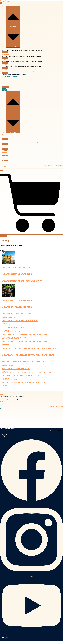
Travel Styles (4, 134)
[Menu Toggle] (1, 3)
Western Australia (5, 59)
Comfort (3, 140)
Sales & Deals (4, 157)
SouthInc (61, 640)
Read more (7, 270)
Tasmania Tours (4, 64)
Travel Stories (4, 152)
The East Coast (4, 48)
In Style (3, 145)
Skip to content (3, 0)
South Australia (5, 69)
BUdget (3, 136)
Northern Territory (5, 54)
